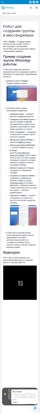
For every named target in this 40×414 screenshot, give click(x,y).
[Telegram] (34, 2)
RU (2, 2)
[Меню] (36, 7)
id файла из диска (24, 142)
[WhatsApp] (30, 2)
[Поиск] (31, 7)
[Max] (37, 2)
